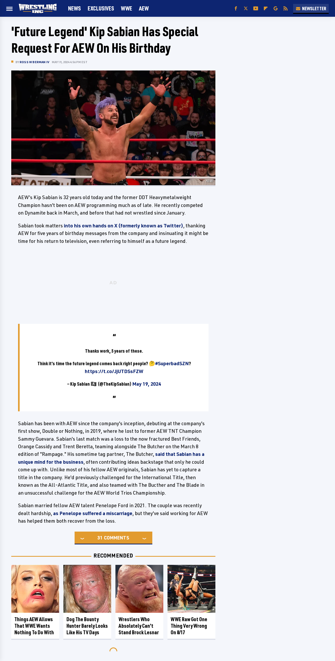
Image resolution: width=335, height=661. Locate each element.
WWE (126, 8)
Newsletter (314, 8)
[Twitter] (245, 8)
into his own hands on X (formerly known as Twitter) (123, 225)
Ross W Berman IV (34, 62)
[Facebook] (235, 8)
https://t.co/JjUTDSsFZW (114, 371)
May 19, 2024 (146, 384)
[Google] (275, 8)
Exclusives (101, 8)
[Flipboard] (265, 8)
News (74, 8)
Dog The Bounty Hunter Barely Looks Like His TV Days (87, 626)
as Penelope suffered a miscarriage (92, 513)
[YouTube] (255, 8)
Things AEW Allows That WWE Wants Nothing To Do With (34, 626)
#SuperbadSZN (172, 363)
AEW (144, 8)
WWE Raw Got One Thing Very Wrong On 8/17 (189, 626)
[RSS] (285, 8)
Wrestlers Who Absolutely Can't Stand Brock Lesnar (139, 626)
